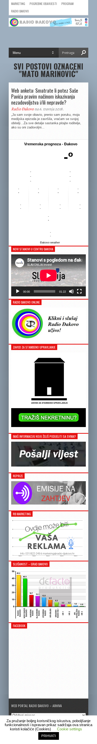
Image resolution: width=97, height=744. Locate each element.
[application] (48, 275)
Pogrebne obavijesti (43, 3)
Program (67, 3)
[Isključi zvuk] (71, 291)
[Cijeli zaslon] (79, 291)
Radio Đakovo (20, 11)
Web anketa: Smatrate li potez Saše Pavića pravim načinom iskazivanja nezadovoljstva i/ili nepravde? (44, 96)
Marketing (18, 3)
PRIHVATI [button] (48, 736)
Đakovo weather (50, 242)
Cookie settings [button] (69, 729)
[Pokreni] (17, 291)
